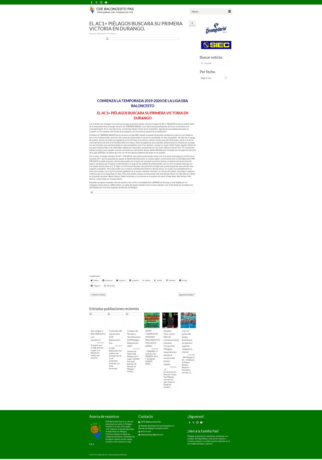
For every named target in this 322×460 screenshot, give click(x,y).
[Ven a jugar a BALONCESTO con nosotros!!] (97, 320)
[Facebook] (91, 2)
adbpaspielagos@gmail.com (152, 434)
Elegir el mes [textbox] (206, 78)
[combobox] (213, 77)
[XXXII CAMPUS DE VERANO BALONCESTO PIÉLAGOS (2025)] (152, 320)
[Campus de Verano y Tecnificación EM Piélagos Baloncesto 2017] (133, 320)
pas (94, 34)
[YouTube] (106, 2)
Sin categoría (112, 34)
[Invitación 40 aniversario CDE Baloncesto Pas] (115, 320)
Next (194, 358)
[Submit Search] (202, 63)
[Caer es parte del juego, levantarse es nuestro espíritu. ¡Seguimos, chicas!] (188, 320)
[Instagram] (101, 2)
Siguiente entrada (186, 294)
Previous (91, 358)
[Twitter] (96, 2)
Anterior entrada (98, 294)
